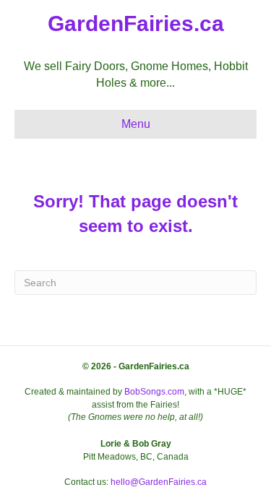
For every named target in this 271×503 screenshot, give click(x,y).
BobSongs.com (154, 392)
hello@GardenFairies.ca (159, 482)
